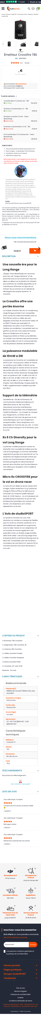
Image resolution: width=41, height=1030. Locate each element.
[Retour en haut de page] (38, 719)
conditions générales (24, 951)
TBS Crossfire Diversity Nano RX (25, 242)
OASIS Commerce (25, 1011)
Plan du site (20, 988)
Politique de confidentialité (20, 994)
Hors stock (9, 121)
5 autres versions (8, 96)
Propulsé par (15, 1011)
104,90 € (34, 103)
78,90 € (34, 111)
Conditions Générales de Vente (20, 1001)
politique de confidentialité (18, 954)
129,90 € (34, 139)
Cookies (20, 998)
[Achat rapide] (34, 251)
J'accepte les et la (20, 952)
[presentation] (3, 44)
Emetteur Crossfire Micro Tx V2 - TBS (17, 127)
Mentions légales (20, 991)
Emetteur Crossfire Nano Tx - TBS (16, 109)
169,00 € (34, 121)
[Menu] (3, 8)
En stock (9, 103)
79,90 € (34, 129)
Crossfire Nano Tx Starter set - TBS (16, 101)
